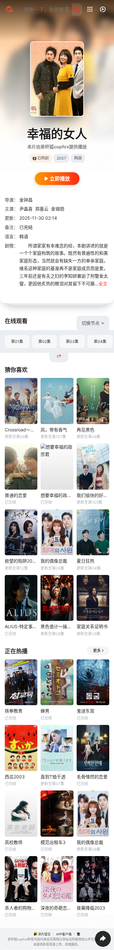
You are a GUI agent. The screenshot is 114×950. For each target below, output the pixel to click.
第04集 (100, 341)
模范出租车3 (53, 842)
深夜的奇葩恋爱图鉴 (57, 908)
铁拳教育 (13, 710)
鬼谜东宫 (85, 710)
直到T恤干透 (53, 776)
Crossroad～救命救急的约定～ (21, 429)
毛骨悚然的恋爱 (92, 776)
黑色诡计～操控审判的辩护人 (57, 626)
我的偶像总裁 (54, 561)
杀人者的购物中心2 (21, 908)
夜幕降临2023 (91, 908)
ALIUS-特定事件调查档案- (21, 626)
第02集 (44, 341)
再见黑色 (85, 429)
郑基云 (41, 208)
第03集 (72, 341)
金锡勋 (57, 208)
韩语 (23, 236)
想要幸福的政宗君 (57, 495)
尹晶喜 (26, 208)
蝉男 (45, 710)
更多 (97, 650)
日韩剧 (43, 158)
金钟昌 (26, 199)
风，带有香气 (54, 429)
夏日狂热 (85, 561)
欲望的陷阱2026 (21, 561)
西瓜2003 (15, 776)
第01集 (17, 341)
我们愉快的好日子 (93, 495)
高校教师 (13, 842)
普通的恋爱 (16, 495)
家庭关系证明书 (92, 626)
